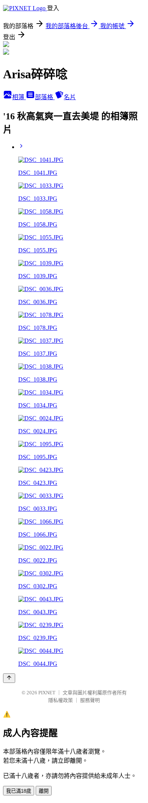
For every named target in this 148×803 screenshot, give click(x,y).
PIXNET (46, 692)
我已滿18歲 (18, 791)
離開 (44, 791)
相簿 (19, 97)
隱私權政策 (60, 700)
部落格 (45, 97)
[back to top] (9, 678)
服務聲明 (90, 700)
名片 (70, 97)
